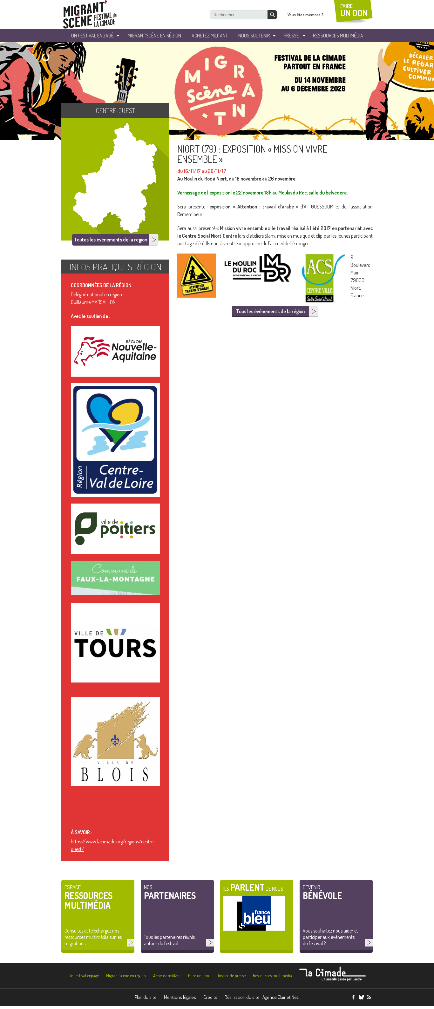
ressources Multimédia (338, 35)
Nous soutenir (254, 35)
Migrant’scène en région (126, 975)
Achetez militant (210, 35)
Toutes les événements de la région (110, 239)
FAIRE (354, 10)
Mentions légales (180, 997)
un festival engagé (92, 35)
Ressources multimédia (272, 975)
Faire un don (198, 975)
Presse (291, 35)
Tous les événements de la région (270, 311)
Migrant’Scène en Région (154, 35)
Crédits (210, 997)
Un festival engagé (84, 975)
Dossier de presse (231, 975)
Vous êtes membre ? (305, 14)
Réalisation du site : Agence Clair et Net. (262, 997)
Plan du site (146, 997)
